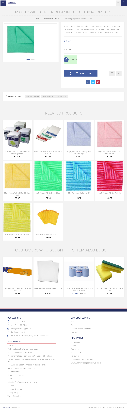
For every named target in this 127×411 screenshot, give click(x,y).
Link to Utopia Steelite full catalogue (21, 368)
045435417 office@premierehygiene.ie (22, 382)
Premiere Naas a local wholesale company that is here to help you (31, 360)
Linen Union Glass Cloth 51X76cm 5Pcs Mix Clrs (48, 153)
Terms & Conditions (15, 396)
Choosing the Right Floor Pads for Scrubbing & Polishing (29, 356)
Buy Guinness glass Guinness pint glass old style (26, 365)
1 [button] (28, 59)
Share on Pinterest (98, 82)
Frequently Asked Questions (82, 359)
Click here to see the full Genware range (22, 349)
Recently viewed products (81, 329)
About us (11, 379)
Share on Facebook (88, 82)
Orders (73, 345)
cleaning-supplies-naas (16, 375)
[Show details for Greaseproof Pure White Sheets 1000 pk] (48, 271)
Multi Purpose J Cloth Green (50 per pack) (48, 194)
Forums (10, 386)
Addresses (75, 349)
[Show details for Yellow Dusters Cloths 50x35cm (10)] (48, 217)
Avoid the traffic (13, 372)
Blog (73, 325)
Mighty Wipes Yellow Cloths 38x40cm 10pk (17, 194)
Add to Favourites (112, 73)
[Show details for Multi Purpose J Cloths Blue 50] (79, 176)
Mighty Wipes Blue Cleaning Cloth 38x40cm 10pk (79, 153)
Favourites (75, 356)
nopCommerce (15, 407)
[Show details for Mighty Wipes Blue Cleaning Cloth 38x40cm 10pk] (79, 134)
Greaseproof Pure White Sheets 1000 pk (48, 288)
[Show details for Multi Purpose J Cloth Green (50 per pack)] (48, 176)
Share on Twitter (93, 82)
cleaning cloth (61, 96)
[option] (30, 40)
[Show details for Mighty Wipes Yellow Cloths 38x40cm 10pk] (17, 176)
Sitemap (10, 345)
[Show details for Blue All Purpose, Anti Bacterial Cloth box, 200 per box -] (17, 134)
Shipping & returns (14, 389)
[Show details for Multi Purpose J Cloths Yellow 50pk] (17, 217)
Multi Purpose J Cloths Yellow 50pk (17, 234)
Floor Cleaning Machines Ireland (19, 352)
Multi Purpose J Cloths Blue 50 (79, 193)
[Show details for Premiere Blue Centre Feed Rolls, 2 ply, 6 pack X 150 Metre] (79, 271)
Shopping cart (76, 352)
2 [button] (32, 59)
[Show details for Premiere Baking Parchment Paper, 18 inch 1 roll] (17, 271)
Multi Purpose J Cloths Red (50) (110, 193)
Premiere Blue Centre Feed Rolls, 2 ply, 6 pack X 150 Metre (79, 289)
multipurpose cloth (32, 96)
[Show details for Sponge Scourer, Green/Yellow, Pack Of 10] (110, 271)
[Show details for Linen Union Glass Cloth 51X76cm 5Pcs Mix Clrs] (48, 134)
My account (75, 342)
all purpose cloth (48, 96)
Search (74, 322)
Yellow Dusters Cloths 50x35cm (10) (48, 234)
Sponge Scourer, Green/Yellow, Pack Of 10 (109, 289)
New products (76, 332)
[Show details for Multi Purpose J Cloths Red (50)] (110, 176)
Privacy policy (12, 393)
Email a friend (119, 73)
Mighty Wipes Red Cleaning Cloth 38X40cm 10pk (109, 153)
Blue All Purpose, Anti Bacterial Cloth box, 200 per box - (17, 153)
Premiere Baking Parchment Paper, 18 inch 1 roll (17, 289)
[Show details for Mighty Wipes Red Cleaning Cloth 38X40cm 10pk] (110, 134)
